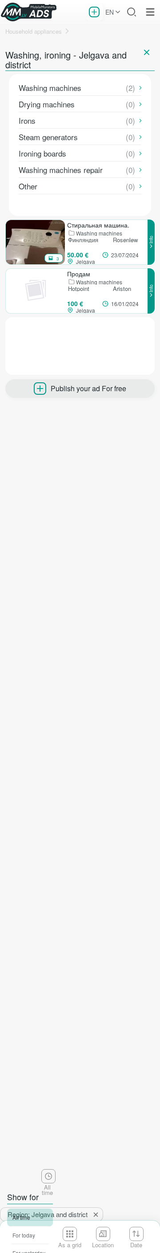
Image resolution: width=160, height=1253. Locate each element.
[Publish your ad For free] (94, 12)
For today (23, 1235)
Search (131, 12)
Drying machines (47, 104)
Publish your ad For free (88, 388)
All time (21, 1217)
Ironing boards (42, 153)
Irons (27, 120)
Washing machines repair (61, 169)
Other (28, 186)
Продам (78, 273)
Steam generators (48, 136)
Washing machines (50, 87)
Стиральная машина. (98, 224)
